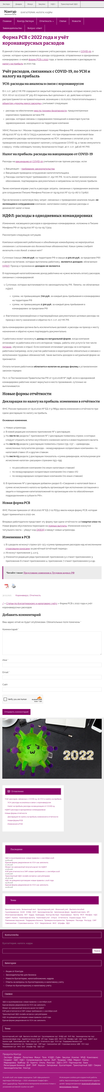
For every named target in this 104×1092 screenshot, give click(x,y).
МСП (82, 915)
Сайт (5, 684)
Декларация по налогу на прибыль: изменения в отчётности (33, 817)
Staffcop (21, 1062)
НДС (96, 915)
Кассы (85, 1060)
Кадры (31, 915)
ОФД (69, 1060)
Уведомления (45, 923)
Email (5, 672)
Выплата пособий (76, 909)
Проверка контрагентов (54, 920)
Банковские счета (12, 909)
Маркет (77, 1060)
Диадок (17, 1057)
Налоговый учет (43, 918)
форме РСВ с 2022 (38, 59)
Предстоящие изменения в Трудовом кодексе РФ (49, 572)
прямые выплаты (57, 525)
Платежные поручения (15, 920)
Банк (85, 1062)
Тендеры (61, 1060)
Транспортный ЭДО (82, 1065)
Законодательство (45, 912)
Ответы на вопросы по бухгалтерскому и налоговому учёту (35, 982)
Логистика (28, 1057)
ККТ (26, 915)
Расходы (79, 920)
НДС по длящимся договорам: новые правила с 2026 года (29, 880)
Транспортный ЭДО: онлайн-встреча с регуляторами (27, 876)
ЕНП (34, 912)
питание (7, 346)
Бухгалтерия (65, 1065)
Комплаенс (92, 1057)
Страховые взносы (26, 923)
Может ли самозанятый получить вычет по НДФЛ (26, 867)
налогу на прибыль (12, 63)
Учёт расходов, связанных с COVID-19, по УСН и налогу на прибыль (33, 799)
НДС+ (22, 1060)
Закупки (66, 1057)
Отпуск (54, 918)
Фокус (37, 1057)
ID (28, 1062)
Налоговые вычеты (27, 918)
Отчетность (35, 595)
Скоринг (8, 1060)
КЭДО (51, 1057)
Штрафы (61, 923)
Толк (44, 1057)
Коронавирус (22, 595)
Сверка (97, 1065)
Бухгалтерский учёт (46, 909)
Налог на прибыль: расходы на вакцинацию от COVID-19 (31, 806)
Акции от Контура (14, 971)
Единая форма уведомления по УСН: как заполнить (26, 862)
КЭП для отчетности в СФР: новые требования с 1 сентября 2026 (32, 871)
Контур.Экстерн (52, 915)
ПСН (84, 918)
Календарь (40, 915)
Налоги (15, 918)
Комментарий (10, 629)
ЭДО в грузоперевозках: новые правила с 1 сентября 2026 (29, 858)
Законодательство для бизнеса (21, 975)
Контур (26, 1068)
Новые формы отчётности (16, 813)
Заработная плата (78, 912)
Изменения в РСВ (15, 824)
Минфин (88, 915)
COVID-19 (86, 51)
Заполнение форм (61, 912)
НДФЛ (5, 266)
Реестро (51, 1062)
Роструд (87, 920)
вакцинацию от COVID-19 (29, 161)
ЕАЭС (22, 912)
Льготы (76, 915)
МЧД (83, 1057)
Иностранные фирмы (14, 915)
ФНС (55, 923)
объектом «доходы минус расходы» (22, 103)
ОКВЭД (40, 529)
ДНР (28, 1065)
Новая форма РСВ (15, 820)
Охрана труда (75, 918)
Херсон (41, 1065)
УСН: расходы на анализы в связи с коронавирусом (29, 802)
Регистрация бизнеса (14, 1065)
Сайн (58, 1057)
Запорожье (52, 1065)
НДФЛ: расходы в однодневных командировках (25, 810)
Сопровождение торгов (38, 1060)
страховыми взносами (18, 548)
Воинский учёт (62, 909)
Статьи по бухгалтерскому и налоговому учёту (31, 603)
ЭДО (68, 923)
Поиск (97, 951)
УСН (36, 923)
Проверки (70, 920)
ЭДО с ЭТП (61, 1062)
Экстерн (8, 1057)
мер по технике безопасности (50, 110)
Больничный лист (29, 909)
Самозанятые (11, 923)
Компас (75, 1057)
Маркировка (10, 1062)
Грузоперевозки (12, 912)
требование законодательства (38, 168)
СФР (94, 920)
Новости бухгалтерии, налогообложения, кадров (30, 978)
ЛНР (34, 1065)
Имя (5, 660)
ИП (88, 912)
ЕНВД (28, 912)
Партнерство (75, 1062)
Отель (42, 1062)
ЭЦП (53, 1060)
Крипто (34, 1062)
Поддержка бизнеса (34, 920)
